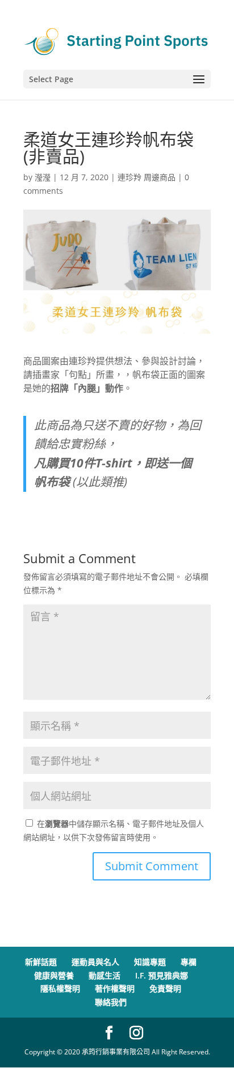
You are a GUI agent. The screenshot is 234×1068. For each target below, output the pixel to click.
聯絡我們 (111, 1002)
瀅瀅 (43, 177)
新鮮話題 (41, 961)
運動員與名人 (95, 961)
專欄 (189, 961)
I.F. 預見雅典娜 (161, 975)
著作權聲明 (115, 988)
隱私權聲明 (60, 988)
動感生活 (104, 975)
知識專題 (150, 961)
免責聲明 (165, 988)
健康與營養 (54, 975)
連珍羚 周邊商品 (147, 177)
